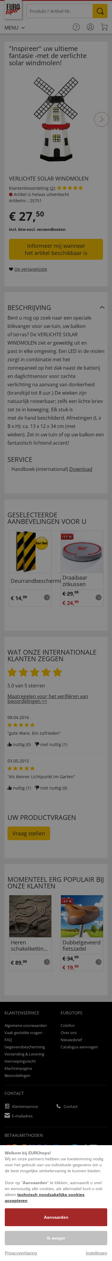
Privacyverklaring (21, 1253)
